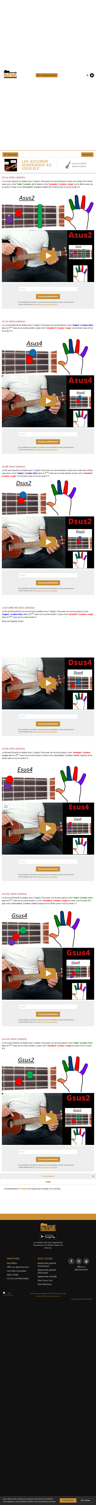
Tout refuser (85, 1500)
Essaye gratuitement (48, 296)
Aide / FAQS (12, 1275)
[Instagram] (79, 1261)
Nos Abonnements (47, 75)
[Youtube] (86, 1261)
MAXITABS (13, 1258)
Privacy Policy (41, 1296)
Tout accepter (68, 1500)
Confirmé (82, 166)
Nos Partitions (45, 1284)
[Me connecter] (92, 75)
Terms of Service (53, 1296)
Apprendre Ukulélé (47, 1276)
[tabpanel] (48, 1188)
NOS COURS (45, 1258)
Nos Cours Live (45, 1280)
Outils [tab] (48, 1182)
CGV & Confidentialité (18, 1278)
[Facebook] (71, 1261)
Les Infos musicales (16, 1271)
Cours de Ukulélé (79, 163)
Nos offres (12, 1263)
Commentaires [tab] (48, 1176)
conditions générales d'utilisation (46, 304)
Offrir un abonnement (18, 1267)
